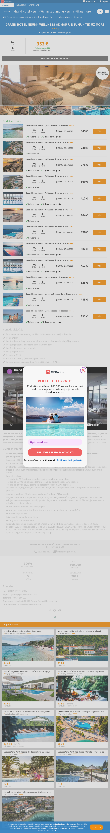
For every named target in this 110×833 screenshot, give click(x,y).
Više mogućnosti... (51, 830)
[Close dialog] (83, 370)
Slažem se (96, 827)
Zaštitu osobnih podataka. (70, 460)
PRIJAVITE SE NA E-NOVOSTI (55, 452)
